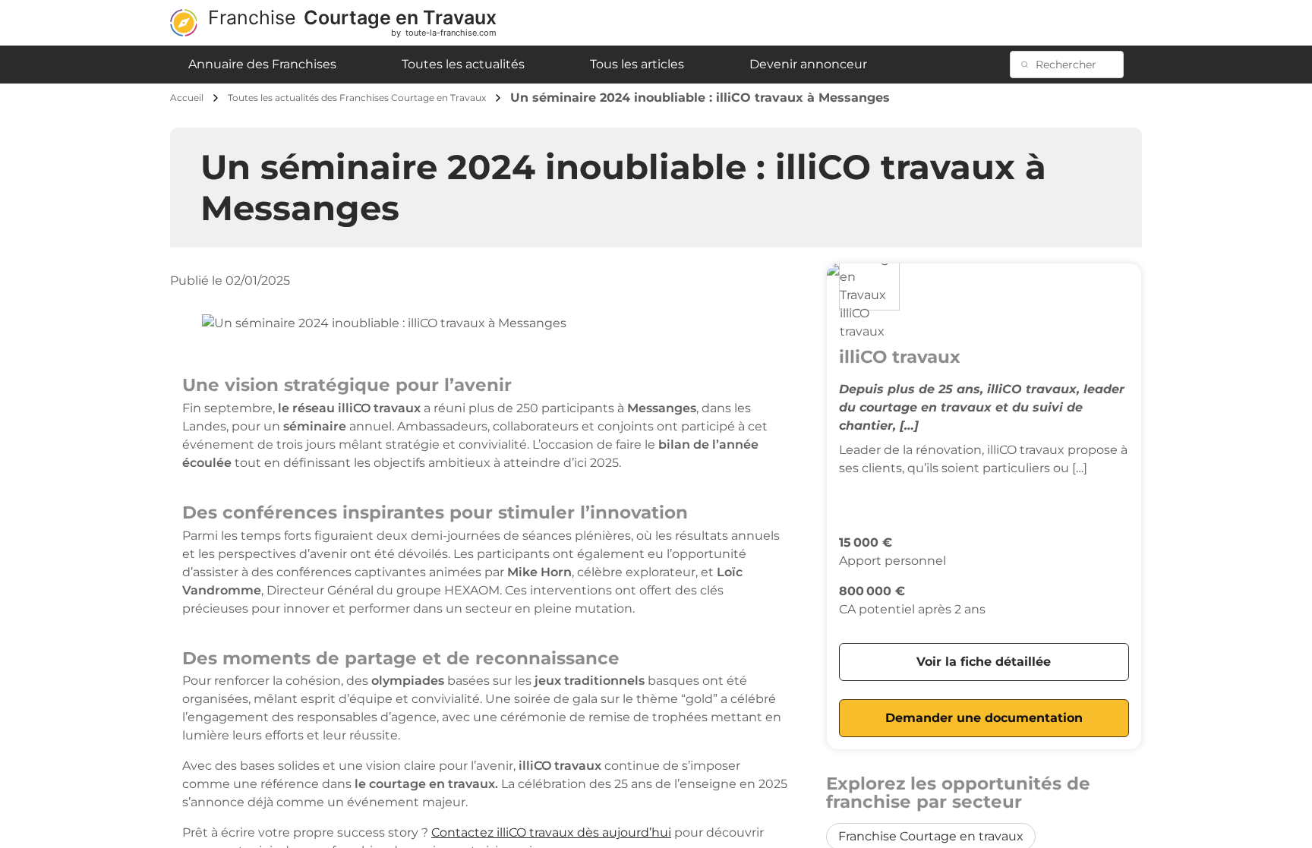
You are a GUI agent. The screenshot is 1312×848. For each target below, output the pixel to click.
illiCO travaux (899, 356)
